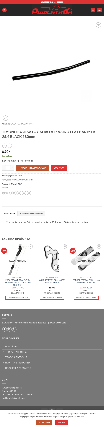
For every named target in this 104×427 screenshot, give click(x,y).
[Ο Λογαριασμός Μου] (93, 10)
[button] (4, 10)
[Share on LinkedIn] (29, 193)
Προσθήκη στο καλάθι (32, 168)
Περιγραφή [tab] (9, 213)
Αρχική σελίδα (9, 124)
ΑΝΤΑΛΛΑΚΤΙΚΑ (25, 124)
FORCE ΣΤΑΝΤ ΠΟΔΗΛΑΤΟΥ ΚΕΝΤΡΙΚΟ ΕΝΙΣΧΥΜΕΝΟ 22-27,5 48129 (18, 282)
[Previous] (2, 274)
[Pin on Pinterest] (24, 193)
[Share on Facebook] (9, 193)
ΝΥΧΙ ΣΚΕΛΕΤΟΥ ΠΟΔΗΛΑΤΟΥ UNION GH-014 (52, 281)
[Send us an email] (9, 329)
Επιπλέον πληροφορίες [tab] (31, 213)
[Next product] (4, 146)
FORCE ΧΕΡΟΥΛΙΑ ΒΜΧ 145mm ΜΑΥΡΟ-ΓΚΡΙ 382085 (86, 281)
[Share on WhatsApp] (4, 193)
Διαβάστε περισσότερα (17, 298)
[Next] (102, 274)
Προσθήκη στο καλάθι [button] (52, 298)
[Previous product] (10, 146)
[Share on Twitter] (14, 193)
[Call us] (14, 329)
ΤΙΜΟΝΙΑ (29, 180)
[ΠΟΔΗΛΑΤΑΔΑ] (52, 10)
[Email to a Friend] (19, 193)
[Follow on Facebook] (4, 329)
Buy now (59, 168)
